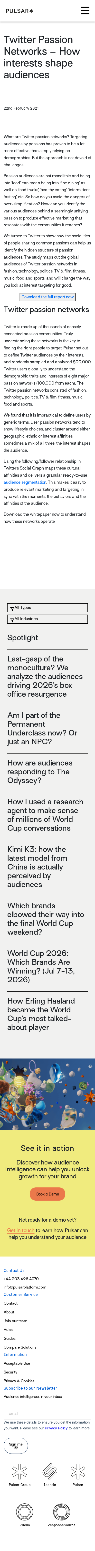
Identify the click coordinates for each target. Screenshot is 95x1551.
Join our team (15, 1321)
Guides (10, 1338)
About (9, 1312)
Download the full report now (47, 297)
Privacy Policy (56, 1428)
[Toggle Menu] (85, 10)
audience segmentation (25, 482)
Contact (11, 1303)
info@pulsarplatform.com (25, 1287)
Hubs (8, 1330)
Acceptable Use (17, 1363)
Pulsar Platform (19, 10)
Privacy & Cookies (19, 1381)
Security (10, 1372)
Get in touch (21, 1230)
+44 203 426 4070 (21, 1279)
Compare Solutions (20, 1347)
